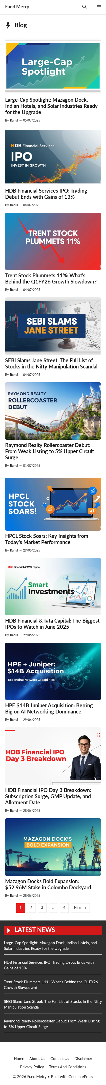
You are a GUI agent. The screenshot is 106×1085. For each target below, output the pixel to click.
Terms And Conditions (67, 1067)
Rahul (14, 120)
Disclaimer (83, 1059)
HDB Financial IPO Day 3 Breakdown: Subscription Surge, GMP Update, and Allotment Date (48, 796)
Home (19, 1059)
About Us (37, 1059)
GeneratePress (80, 1077)
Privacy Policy (32, 1067)
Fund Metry (17, 7)
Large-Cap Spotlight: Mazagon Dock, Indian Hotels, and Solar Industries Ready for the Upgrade (51, 106)
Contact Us (59, 1059)
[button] (84, 7)
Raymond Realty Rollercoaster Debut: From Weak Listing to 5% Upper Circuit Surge (49, 451)
